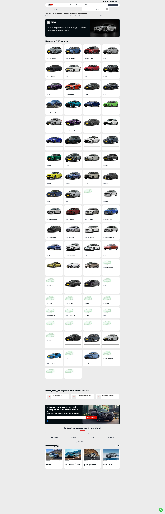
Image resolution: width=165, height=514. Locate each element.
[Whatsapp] (105, 1)
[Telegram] (108, 1)
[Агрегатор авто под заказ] (50, 4)
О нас (77, 5)
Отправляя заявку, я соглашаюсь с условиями (61, 421)
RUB (86, 5)
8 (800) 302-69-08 (114, 1)
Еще (71, 5)
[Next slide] (119, 446)
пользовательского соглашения (69, 421)
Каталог (65, 5)
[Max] (103, 1)
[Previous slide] (116, 446)
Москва (93, 5)
